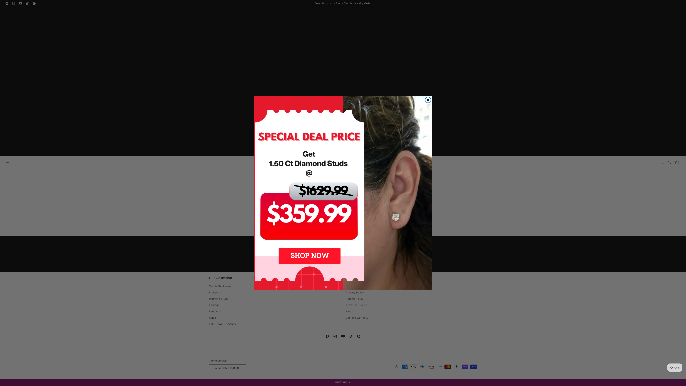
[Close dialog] (428, 100)
